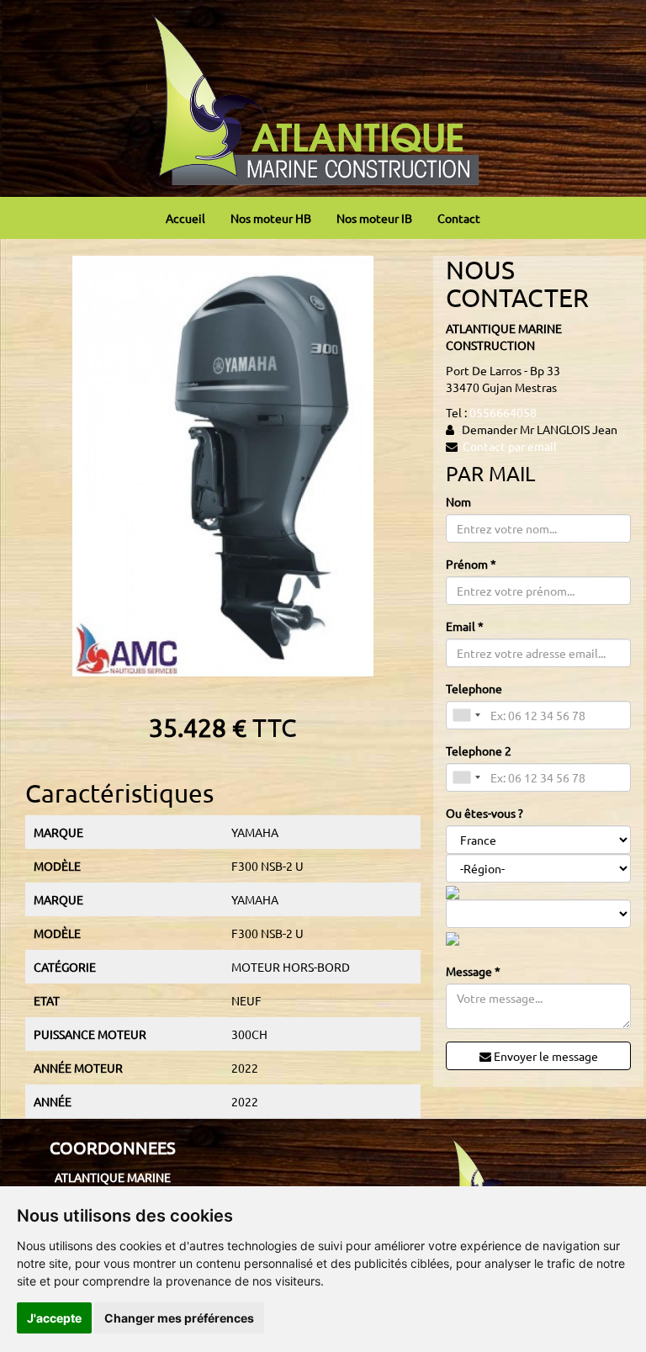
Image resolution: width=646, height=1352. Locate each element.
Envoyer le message (544, 1055)
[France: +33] (466, 715)
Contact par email (510, 445)
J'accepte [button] (54, 1318)
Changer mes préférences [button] (179, 1318)
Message (473, 970)
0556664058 (503, 412)
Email (465, 626)
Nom (458, 501)
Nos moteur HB (270, 217)
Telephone (474, 688)
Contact (458, 217)
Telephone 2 (478, 750)
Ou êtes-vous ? (484, 812)
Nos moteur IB (374, 217)
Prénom (471, 563)
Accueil (185, 217)
